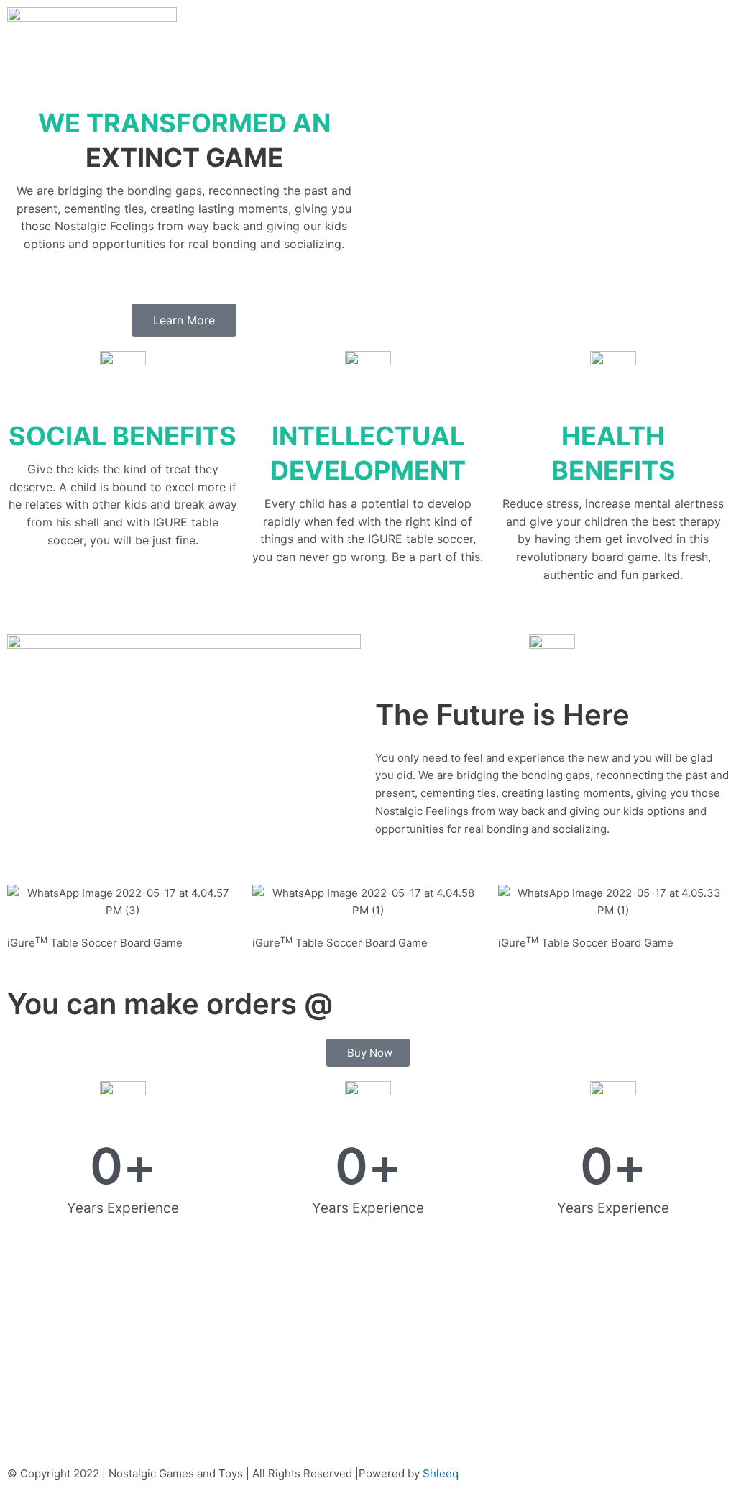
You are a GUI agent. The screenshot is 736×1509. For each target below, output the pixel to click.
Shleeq (441, 1473)
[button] (368, 15)
